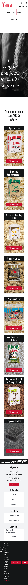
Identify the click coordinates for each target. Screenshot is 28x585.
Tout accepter (16, 563)
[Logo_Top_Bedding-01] (7, 2)
